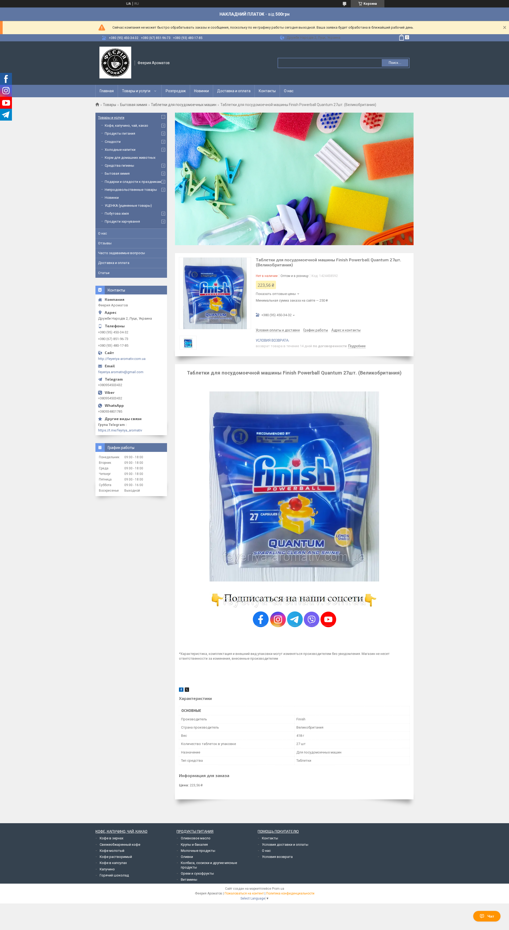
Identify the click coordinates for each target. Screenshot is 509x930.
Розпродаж (176, 91)
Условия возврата (277, 857)
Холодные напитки (120, 150)
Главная (107, 91)
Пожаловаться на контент (244, 893)
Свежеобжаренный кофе (120, 845)
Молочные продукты (198, 851)
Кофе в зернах (111, 838)
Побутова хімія (117, 213)
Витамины (189, 879)
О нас (288, 91)
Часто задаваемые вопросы (121, 253)
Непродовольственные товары (131, 190)
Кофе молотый (112, 851)
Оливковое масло (195, 838)
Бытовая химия (133, 105)
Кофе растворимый (116, 857)
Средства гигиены (119, 166)
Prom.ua (278, 889)
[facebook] (181, 691)
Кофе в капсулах (113, 863)
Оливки (187, 857)
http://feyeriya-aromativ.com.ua (122, 359)
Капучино (107, 869)
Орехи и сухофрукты (197, 873)
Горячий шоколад (114, 875)
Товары (109, 105)
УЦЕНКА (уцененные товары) (128, 206)
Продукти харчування (122, 221)
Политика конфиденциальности (290, 893)
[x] (187, 691)
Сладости (113, 142)
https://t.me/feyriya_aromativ (120, 430)
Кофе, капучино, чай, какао (126, 125)
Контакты (267, 91)
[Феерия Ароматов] (115, 62)
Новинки (201, 91)
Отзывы (105, 243)
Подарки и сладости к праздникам (133, 182)
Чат (491, 916)
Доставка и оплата (234, 91)
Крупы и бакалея (194, 845)
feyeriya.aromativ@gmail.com (120, 372)
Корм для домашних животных (130, 158)
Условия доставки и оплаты (285, 845)
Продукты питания (120, 133)
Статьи (103, 273)
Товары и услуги (136, 91)
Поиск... (395, 63)
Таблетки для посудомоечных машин (183, 105)
